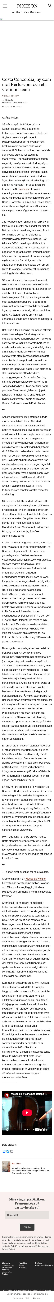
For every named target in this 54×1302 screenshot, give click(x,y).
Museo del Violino (35, 878)
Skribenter (36, 12)
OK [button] (27, 1298)
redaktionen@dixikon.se (44, 1265)
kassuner (24, 189)
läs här (38, 1246)
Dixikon (27, 7)
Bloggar (15, 96)
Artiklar (16, 12)
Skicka (27, 1227)
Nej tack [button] (36, 1298)
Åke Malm (6, 96)
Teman (25, 12)
